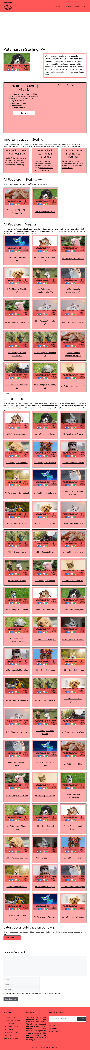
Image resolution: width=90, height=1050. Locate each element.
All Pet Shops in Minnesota (73, 640)
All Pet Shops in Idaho (17, 552)
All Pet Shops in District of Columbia (73, 493)
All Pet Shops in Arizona (73, 434)
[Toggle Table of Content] (17, 937)
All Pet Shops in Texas (45, 858)
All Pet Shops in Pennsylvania (73, 795)
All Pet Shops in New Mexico (45, 732)
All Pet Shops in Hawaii (73, 523)
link (34, 1040)
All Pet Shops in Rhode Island (16, 827)
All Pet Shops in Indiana (73, 552)
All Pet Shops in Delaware (45, 493)
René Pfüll (7, 1035)
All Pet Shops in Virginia (45, 887)
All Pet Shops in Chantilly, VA (17, 290)
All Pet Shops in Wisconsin (45, 917)
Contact (77, 6)
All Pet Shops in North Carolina (17, 764)
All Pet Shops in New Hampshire (73, 700)
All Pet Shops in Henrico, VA (73, 386)
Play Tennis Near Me (11, 1032)
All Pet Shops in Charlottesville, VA (45, 290)
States (58, 6)
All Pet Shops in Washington (73, 887)
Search (81, 1019)
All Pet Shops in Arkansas (17, 463)
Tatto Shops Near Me (11, 1038)
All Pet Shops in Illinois (45, 552)
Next (7, 393)
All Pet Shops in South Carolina (45, 827)
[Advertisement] (45, 25)
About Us (69, 6)
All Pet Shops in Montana (73, 670)
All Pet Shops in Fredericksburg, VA (73, 354)
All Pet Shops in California (45, 463)
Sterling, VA (44, 184)
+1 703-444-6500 (30, 94)
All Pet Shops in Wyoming (73, 917)
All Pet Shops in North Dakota (45, 764)
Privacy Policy (54, 1031)
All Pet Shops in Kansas (45, 581)
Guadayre (8, 1012)
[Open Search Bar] (84, 6)
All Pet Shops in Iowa (17, 581)
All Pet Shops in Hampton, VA (45, 386)
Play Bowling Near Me (11, 1026)
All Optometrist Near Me (12, 1020)
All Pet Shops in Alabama (17, 434)
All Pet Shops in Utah (73, 858)
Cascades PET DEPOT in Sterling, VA (17, 211)
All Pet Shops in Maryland (73, 609)
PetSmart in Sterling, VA (45, 212)
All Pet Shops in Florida (17, 523)
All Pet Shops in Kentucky (73, 581)
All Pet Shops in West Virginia (17, 917)
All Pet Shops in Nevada (45, 700)
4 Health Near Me (10, 1017)
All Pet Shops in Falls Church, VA (17, 354)
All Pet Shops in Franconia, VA (45, 354)
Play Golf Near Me (10, 1029)
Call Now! (24, 113)
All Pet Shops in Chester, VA (17, 322)
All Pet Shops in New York (73, 732)
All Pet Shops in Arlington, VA (45, 258)
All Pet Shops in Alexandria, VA (16, 258)
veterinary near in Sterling (14, 165)
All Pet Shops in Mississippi (17, 670)
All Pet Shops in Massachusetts (16, 639)
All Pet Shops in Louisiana (17, 609)
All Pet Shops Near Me (17, 406)
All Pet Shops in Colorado (73, 463)
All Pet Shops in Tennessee (17, 858)
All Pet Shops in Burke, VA (73, 259)
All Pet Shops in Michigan (45, 640)
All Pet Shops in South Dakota (73, 827)
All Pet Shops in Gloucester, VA (16, 386)
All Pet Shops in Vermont (17, 887)
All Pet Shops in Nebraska (17, 700)
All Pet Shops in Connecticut (17, 493)
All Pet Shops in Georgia (45, 523)
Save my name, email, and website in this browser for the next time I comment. (33, 993)
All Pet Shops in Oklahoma (17, 796)
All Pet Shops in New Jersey (17, 732)
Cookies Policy (54, 1028)
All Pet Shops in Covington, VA (45, 322)
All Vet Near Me (9, 1023)
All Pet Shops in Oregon (45, 796)
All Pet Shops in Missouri (45, 670)
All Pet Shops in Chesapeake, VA (73, 290)
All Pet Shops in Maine (45, 609)
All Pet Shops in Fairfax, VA (73, 322)
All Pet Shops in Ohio (73, 764)
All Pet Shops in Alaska (45, 434)
